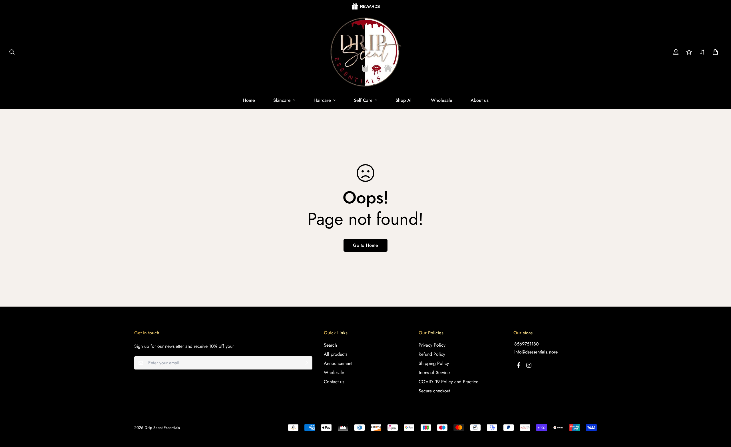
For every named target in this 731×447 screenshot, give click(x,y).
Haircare (322, 100)
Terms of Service (434, 372)
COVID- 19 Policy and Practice (448, 381)
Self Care (363, 100)
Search (330, 345)
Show (365, 6)
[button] (714, 52)
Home (249, 100)
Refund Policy (432, 354)
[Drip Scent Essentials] (365, 52)
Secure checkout (434, 391)
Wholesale (441, 100)
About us (480, 100)
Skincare (282, 100)
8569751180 (526, 344)
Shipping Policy (434, 363)
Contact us (334, 381)
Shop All (404, 100)
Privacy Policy (432, 345)
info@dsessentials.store (536, 352)
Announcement (338, 363)
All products (335, 354)
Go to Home (365, 245)
